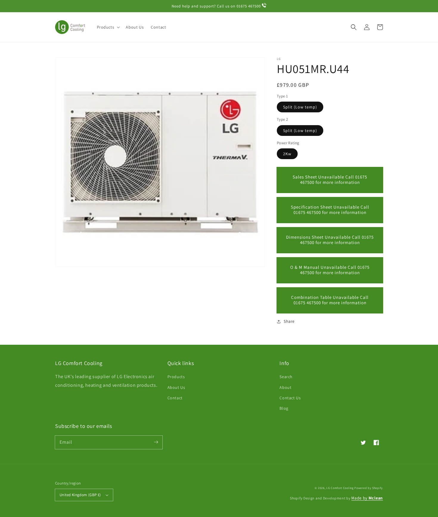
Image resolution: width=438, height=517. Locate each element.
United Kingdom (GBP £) (80, 494)
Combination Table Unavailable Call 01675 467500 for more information (330, 300)
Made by (367, 498)
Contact (175, 397)
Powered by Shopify (368, 488)
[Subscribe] (155, 442)
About (285, 387)
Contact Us (290, 397)
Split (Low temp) (300, 107)
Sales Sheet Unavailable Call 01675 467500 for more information (330, 179)
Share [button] (289, 321)
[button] (353, 27)
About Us (176, 387)
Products (176, 376)
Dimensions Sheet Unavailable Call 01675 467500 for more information (330, 240)
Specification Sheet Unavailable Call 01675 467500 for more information (330, 209)
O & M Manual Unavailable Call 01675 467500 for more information (329, 270)
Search (286, 376)
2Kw (287, 154)
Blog (283, 408)
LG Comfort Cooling (340, 488)
